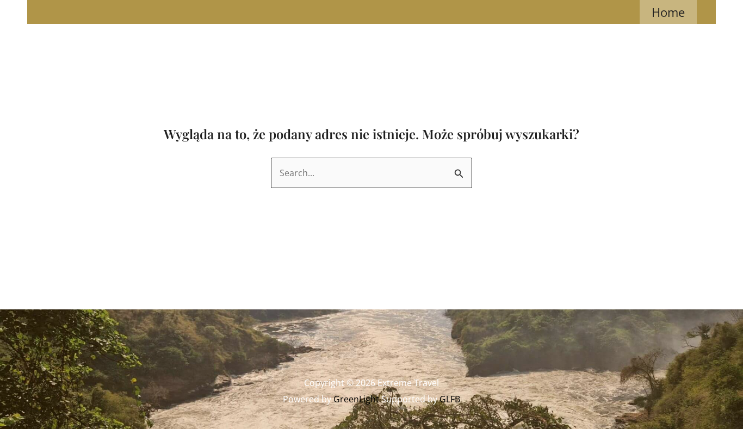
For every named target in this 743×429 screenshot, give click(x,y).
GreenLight (356, 399)
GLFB (449, 399)
